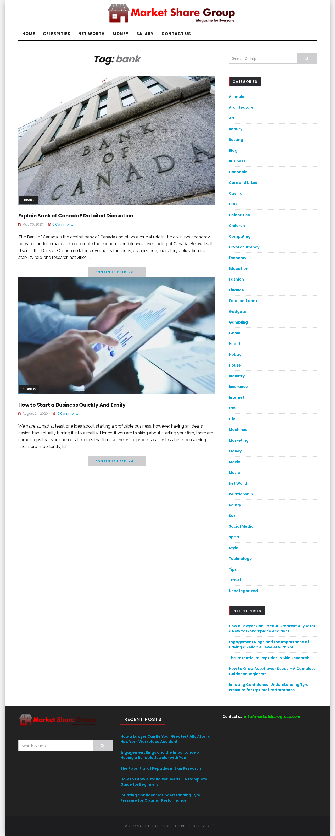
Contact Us (176, 33)
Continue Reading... (116, 272)
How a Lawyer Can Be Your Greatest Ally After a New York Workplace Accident (272, 628)
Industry (237, 376)
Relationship (241, 494)
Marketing (239, 440)
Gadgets (237, 311)
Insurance (238, 386)
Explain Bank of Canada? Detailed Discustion (75, 215)
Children (237, 225)
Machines (238, 429)
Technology (240, 558)
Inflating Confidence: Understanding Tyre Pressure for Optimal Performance (269, 687)
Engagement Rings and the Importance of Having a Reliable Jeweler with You (269, 644)
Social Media (241, 526)
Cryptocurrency (244, 247)
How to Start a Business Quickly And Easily (72, 404)
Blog (233, 150)
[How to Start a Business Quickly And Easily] (116, 335)
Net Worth (91, 33)
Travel (235, 580)
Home (28, 33)
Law (232, 408)
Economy (237, 257)
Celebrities (56, 33)
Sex (232, 515)
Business (29, 389)
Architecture (241, 107)
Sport (234, 537)
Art (232, 118)
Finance (28, 200)
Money (121, 33)
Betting (236, 139)
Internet (236, 397)
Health (235, 343)
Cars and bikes (243, 182)
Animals (236, 96)
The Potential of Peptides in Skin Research (269, 657)
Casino (235, 193)
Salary (145, 33)
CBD (233, 204)
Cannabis (238, 171)
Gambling (238, 322)
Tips (233, 569)
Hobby (235, 354)
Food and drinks (244, 300)
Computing (240, 236)
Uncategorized (243, 590)
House (235, 365)
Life (232, 419)
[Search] (307, 58)
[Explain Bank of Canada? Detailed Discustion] (116, 140)
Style (233, 547)
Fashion (236, 279)
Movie (234, 462)
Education (238, 268)
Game (235, 333)
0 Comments (63, 224)
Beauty (235, 129)
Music (234, 472)
